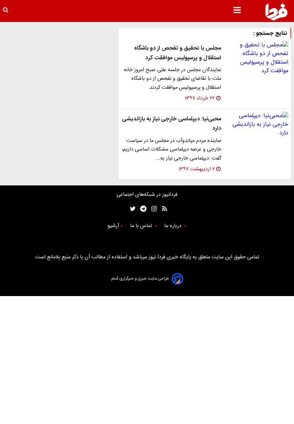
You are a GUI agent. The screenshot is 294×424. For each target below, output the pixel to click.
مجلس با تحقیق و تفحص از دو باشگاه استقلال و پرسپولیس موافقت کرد (177, 53)
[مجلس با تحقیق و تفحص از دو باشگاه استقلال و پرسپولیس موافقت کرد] (257, 58)
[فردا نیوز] (276, 12)
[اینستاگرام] (152, 208)
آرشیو (113, 226)
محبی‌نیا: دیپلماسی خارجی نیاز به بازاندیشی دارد (171, 123)
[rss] (162, 208)
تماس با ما (141, 226)
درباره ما (173, 226)
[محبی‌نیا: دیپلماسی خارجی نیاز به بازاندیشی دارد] (257, 125)
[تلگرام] (141, 208)
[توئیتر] (131, 208)
